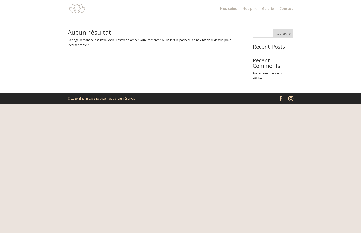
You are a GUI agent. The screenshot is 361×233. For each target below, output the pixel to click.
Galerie (268, 9)
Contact (286, 9)
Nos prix (249, 9)
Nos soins (228, 9)
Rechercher (283, 33)
